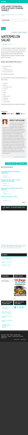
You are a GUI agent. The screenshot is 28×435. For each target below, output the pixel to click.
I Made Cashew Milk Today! (9, 197)
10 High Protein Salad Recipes (7, 316)
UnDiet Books (23, 339)
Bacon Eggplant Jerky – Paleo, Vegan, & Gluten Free (10, 180)
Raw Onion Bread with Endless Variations (10, 172)
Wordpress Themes (6, 265)
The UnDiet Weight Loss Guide (4, 2)
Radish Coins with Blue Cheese (7, 321)
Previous (21, 167)
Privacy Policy (16, 339)
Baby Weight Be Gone (7, 258)
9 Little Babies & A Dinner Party (6, 308)
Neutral (21, 14)
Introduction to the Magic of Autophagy (6, 312)
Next (25, 167)
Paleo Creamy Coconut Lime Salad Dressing (11, 189)
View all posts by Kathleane (19, 156)
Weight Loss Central (6, 262)
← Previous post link (10, 163)
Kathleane (5, 177)
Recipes (3, 15)
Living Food (17, 14)
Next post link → (21, 163)
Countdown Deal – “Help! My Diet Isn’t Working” (6, 326)
